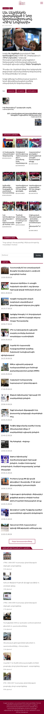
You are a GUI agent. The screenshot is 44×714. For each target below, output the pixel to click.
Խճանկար (19, 142)
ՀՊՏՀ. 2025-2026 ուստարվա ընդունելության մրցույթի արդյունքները (20, 604)
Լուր (11, 8)
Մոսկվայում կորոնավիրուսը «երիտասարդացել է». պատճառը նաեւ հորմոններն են (22, 157)
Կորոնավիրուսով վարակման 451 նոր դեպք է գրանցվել (35, 188)
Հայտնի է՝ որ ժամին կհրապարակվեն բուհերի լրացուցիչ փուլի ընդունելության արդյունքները (21, 664)
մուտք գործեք (18, 242)
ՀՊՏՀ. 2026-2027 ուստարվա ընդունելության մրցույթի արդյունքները (20, 564)
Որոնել (38, 255)
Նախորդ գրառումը (8, 109)
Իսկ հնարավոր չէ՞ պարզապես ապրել (17, 107)
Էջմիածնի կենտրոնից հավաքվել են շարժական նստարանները (8, 189)
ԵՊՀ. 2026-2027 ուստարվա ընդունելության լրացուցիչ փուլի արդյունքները (19, 684)
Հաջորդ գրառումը (36, 116)
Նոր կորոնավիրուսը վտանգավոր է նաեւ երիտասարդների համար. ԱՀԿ (9, 219)
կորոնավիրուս (32, 91)
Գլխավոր (5, 8)
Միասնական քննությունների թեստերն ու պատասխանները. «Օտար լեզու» (19, 644)
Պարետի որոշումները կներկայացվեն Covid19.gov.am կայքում (21, 218)
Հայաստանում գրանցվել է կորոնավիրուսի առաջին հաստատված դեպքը (35, 156)
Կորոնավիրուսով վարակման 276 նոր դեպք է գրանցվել (22, 188)
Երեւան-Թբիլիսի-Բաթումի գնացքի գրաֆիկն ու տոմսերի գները (21, 584)
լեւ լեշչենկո (21, 91)
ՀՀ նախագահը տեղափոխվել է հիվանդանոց (8, 154)
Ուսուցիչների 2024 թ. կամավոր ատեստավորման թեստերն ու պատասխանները (22, 624)
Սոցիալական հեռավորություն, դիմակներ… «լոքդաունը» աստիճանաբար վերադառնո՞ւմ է (35, 221)
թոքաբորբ (11, 91)
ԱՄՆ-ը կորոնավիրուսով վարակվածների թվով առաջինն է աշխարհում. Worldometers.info (24, 114)
